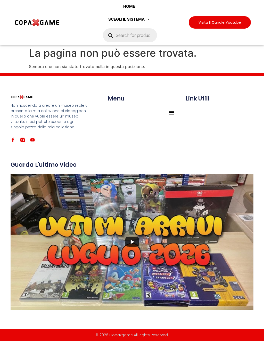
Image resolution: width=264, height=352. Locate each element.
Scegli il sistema (126, 19)
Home (129, 6)
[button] (171, 112)
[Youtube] (32, 140)
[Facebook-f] (13, 140)
